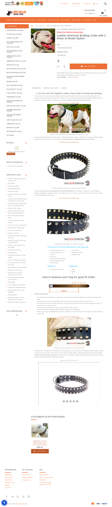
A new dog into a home (14, 250)
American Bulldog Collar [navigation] (40, 25)
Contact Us (91, 13)
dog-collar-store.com (21, 503)
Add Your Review (73, 77)
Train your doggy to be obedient (17, 260)
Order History (26, 474)
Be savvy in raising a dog (15, 270)
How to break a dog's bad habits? (17, 267)
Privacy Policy (8, 477)
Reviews (64, 88)
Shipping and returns (51, 88)
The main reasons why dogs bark (17, 225)
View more (10, 153)
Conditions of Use (10, 482)
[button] (105, 3)
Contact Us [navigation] (66, 3)
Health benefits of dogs (14, 208)
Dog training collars (13, 186)
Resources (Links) (13, 191)
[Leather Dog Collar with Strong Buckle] (69, 165)
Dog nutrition (11, 282)
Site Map (7, 485)
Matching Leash (62, 52)
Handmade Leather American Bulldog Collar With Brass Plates (40, 442)
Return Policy (8, 480)
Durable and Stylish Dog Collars (17, 287)
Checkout (87, 3)
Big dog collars (44, 474)
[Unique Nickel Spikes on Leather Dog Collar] (69, 220)
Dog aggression (12, 252)
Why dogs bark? (12, 295)
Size (58, 44)
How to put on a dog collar (15, 166)
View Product (41, 451)
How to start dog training (15, 230)
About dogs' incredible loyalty (16, 227)
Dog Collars (11, 183)
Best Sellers (43, 480)
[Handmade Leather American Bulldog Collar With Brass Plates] (40, 430)
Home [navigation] (32, 26)
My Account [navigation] (77, 3)
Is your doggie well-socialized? (16, 284)
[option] (40, 439)
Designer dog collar (13, 233)
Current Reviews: (61, 77)
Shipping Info (8, 474)
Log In (97, 3)
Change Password (27, 477)
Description (36, 88)
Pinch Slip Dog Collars (14, 188)
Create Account (26, 480)
